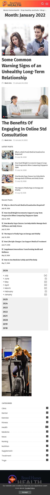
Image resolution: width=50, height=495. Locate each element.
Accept (25, 492)
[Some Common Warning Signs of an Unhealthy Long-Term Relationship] (25, 40)
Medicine (5, 432)
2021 (5, 316)
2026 (5, 270)
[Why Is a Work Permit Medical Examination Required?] (7, 154)
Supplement (7, 451)
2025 (5, 299)
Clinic (4, 408)
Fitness (5, 422)
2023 (5, 307)
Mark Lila (8, 83)
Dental (4, 413)
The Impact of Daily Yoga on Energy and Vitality (22, 234)
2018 (5, 328)
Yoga (4, 460)
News (4, 437)
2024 (5, 303)
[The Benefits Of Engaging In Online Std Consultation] (25, 103)
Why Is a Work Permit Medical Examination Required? (24, 205)
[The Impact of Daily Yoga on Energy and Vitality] (7, 190)
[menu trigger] (46, 3)
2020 (5, 320)
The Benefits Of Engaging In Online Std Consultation (24, 129)
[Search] (42, 3)
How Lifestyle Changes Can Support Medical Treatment (25, 242)
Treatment (6, 455)
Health (8, 53)
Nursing (5, 441)
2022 (5, 312)
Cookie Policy (30, 488)
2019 (5, 324)
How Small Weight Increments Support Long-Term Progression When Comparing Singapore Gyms (31, 165)
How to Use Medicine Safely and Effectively (20, 260)
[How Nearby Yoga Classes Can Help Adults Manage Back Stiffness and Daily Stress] (7, 178)
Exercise (5, 418)
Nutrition (5, 446)
